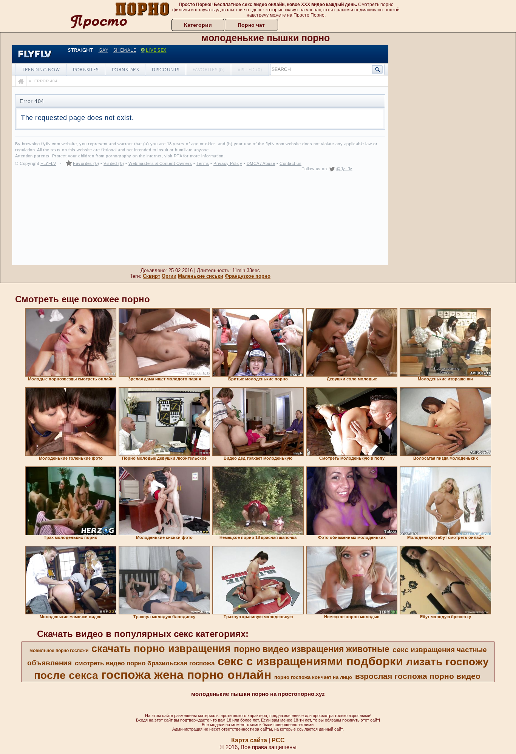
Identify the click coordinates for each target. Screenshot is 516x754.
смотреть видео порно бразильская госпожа (145, 663)
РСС (278, 740)
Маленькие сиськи (200, 276)
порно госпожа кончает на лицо (313, 677)
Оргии (169, 276)
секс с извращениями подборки (310, 661)
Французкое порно (247, 276)
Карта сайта (249, 740)
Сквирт (151, 276)
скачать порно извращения (161, 648)
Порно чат (251, 25)
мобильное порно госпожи (58, 650)
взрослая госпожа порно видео (417, 676)
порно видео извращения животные (311, 649)
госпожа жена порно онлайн (186, 675)
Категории (198, 25)
